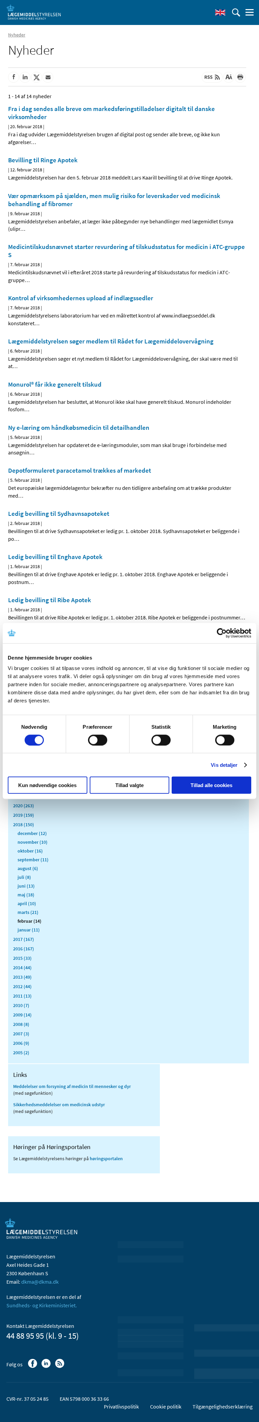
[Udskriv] (240, 77)
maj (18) (26, 895)
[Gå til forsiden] (34, 11)
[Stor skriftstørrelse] (228, 77)
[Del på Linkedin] (25, 77)
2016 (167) (23, 949)
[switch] (97, 739)
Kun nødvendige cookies (47, 785)
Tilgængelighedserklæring (223, 1406)
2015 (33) (22, 958)
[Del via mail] (47, 77)
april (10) (27, 903)
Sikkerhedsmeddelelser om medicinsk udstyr (59, 1105)
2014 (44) (22, 968)
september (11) (33, 860)
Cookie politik (165, 1406)
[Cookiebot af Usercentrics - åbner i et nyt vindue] (221, 633)
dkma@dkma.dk (40, 1281)
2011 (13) (22, 996)
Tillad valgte (129, 785)
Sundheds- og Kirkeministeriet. (41, 1305)
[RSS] (60, 1366)
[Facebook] (33, 1366)
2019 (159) (23, 815)
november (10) (33, 842)
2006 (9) (21, 1043)
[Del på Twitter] (36, 77)
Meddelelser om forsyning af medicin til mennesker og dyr (72, 1086)
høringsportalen (106, 1158)
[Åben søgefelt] (236, 12)
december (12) (32, 833)
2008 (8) (21, 1024)
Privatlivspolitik (121, 1406)
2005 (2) (21, 1053)
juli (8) (24, 877)
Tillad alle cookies (211, 785)
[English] (220, 12)
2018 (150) (23, 824)
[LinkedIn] (46, 1366)
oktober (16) (30, 851)
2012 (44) (22, 986)
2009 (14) (22, 1015)
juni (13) (26, 886)
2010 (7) (21, 1005)
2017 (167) (23, 939)
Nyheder (16, 35)
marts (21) (28, 912)
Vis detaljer (224, 765)
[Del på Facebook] (13, 77)
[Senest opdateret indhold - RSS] (212, 77)
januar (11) (29, 930)
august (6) (28, 868)
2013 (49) (22, 977)
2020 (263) (23, 806)
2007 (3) (21, 1034)
